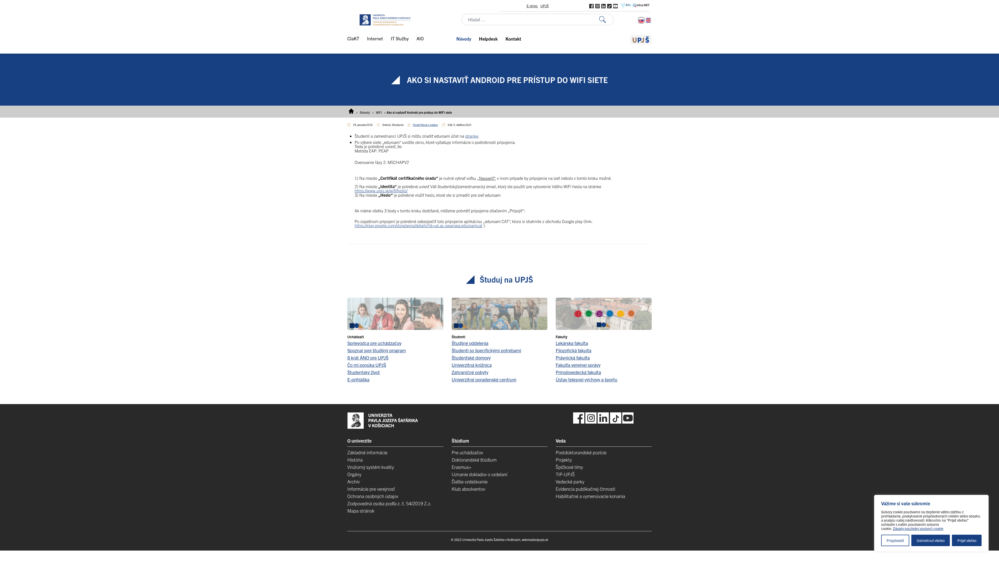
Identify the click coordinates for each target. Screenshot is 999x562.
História (355, 460)
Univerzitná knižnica (472, 365)
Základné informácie (367, 452)
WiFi (379, 112)
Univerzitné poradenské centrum (484, 379)
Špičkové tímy (569, 467)
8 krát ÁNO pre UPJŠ (367, 358)
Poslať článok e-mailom (425, 124)
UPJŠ (544, 5)
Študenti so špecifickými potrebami (486, 350)
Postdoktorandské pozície (581, 452)
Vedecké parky (570, 481)
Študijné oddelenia (470, 343)
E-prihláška (358, 379)
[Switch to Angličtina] (648, 20)
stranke (471, 135)
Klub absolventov (468, 489)
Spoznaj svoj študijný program (376, 350)
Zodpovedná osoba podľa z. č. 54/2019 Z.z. (389, 503)
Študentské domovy (471, 358)
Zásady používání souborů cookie (918, 528)
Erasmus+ (461, 467)
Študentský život (363, 372)
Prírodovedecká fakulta (578, 372)
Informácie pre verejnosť (371, 489)
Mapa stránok (360, 511)
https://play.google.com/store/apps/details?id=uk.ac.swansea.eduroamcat (418, 225)
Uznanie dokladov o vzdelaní (479, 474)
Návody (365, 112)
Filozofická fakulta (573, 350)
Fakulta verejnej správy (578, 365)
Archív (353, 481)
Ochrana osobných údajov (372, 496)
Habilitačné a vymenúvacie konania (590, 496)
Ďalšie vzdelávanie (470, 481)
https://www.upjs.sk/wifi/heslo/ (381, 190)
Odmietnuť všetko (931, 540)
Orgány (354, 474)
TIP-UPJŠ (565, 474)
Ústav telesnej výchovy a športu (586, 379)
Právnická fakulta (573, 358)
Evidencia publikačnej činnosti (585, 489)
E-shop (532, 5)
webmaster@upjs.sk (535, 539)
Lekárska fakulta (572, 343)
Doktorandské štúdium (474, 460)
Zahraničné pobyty (470, 372)
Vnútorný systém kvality (370, 467)
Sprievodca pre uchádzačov (374, 343)
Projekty (564, 460)
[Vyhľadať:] (606, 19)
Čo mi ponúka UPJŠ (366, 365)
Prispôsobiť (895, 540)
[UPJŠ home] (641, 39)
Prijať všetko (966, 540)
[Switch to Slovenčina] (641, 20)
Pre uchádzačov (467, 452)
